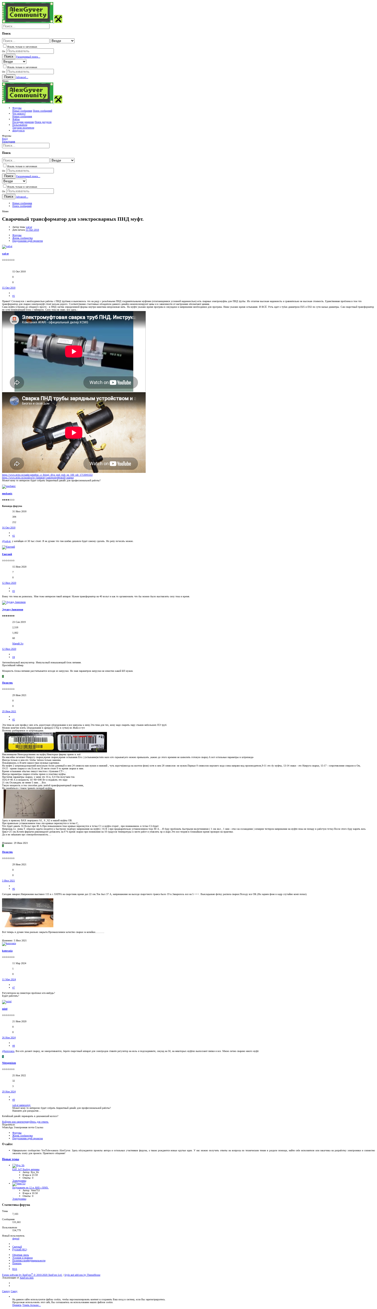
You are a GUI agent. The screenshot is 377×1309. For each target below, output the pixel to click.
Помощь (17, 1263)
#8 (13, 1045)
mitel (4, 1008)
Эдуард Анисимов (12, 609)
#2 (13, 535)
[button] (5, 81)
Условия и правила (22, 1257)
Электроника (19, 1180)
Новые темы (10, 1159)
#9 (13, 1099)
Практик (7, 682)
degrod (15, 1238)
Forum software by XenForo (32, 1274)
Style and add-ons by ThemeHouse (82, 1274)
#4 (13, 657)
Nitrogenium (9, 1062)
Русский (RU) (19, 1249)
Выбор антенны (25, 1169)
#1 (13, 295)
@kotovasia (8, 1051)
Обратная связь (20, 1254)
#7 (13, 987)
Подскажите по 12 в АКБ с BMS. (30, 1187)
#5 (13, 719)
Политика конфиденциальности (28, 1260)
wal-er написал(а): (21, 1105)
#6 (13, 888)
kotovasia (7, 950)
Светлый (17, 1246)
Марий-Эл (17, 643)
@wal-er (6, 541)
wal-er (29, 227)
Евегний (7, 554)
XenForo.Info (27, 1277)
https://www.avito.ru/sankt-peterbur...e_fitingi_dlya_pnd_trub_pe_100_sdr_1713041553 (47, 474)
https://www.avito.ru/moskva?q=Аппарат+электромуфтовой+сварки (38, 477)
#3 (13, 591)
